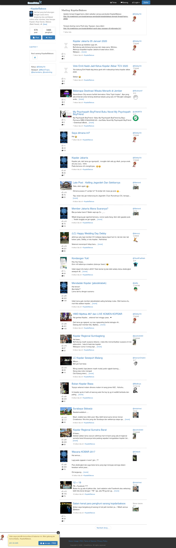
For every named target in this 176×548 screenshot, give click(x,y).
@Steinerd (137, 182)
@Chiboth (136, 451)
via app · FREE (50, 543)
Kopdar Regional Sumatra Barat (90, 429)
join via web (13, 543)
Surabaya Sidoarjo (82, 408)
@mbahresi (137, 408)
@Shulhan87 (138, 90)
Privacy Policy (102, 541)
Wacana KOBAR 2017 (83, 451)
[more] (84, 52)
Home (71, 541)
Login (136, 2)
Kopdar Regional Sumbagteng (89, 335)
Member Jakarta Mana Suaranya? (90, 208)
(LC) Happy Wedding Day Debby (89, 233)
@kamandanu (36, 72)
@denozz (136, 233)
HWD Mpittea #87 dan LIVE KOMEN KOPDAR (97, 314)
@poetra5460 (138, 336)
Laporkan (33, 46)
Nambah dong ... (103, 528)
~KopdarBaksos (37, 8)
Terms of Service (90, 541)
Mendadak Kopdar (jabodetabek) (89, 283)
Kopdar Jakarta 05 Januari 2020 (90, 41)
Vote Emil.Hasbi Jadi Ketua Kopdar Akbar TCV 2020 (100, 66)
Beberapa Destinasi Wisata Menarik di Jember (97, 90)
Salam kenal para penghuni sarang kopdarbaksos (99, 503)
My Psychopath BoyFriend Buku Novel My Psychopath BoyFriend (102, 113)
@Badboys (137, 383)
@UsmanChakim (139, 358)
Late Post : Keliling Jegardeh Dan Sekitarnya (96, 182)
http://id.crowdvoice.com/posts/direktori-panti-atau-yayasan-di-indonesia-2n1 (92, 28)
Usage (76, 541)
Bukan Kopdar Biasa (82, 383)
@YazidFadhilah (139, 258)
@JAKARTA (137, 111)
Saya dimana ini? (81, 132)
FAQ (81, 541)
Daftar (146, 2)
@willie (135, 283)
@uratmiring (47, 72)
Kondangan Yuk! (80, 258)
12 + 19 (77, 482)
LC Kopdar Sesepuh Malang (88, 357)
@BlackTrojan (44, 69)
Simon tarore (138, 503)
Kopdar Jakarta (80, 157)
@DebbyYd (41, 67)
